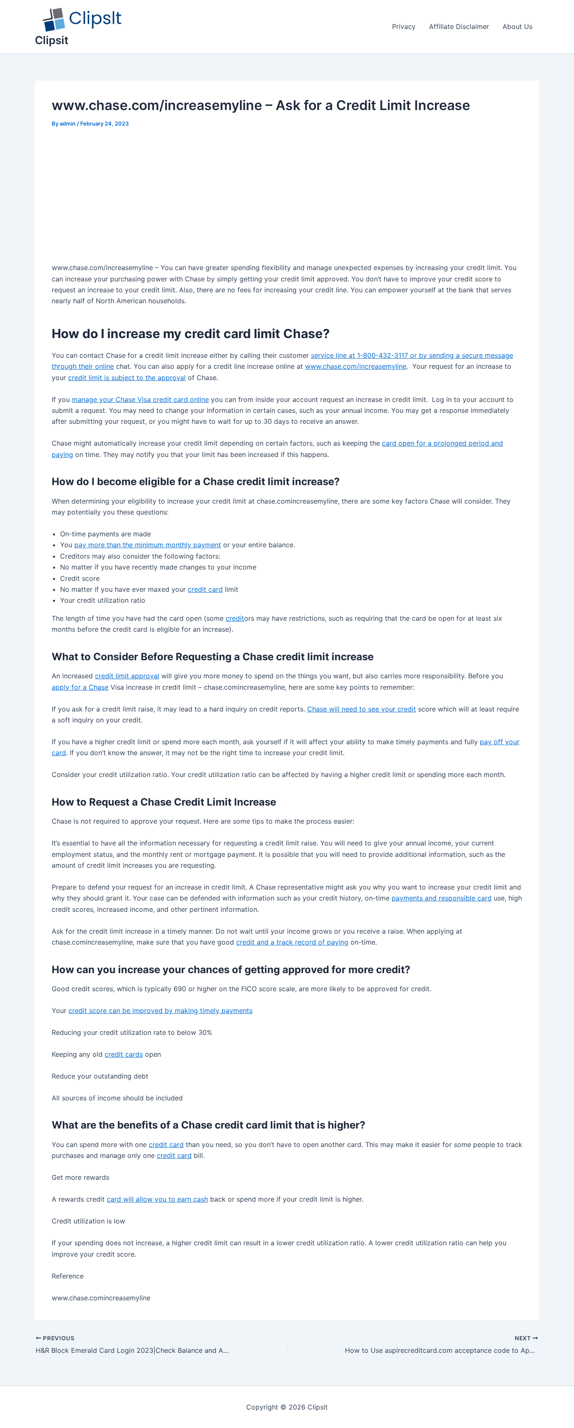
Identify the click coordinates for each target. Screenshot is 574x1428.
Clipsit (51, 40)
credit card (205, 589)
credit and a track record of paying (292, 942)
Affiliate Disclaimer (459, 26)
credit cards (124, 1054)
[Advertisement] (287, 200)
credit (235, 618)
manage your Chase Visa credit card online (140, 399)
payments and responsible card (442, 898)
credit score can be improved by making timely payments (160, 1010)
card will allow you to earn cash (157, 1199)
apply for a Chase (80, 687)
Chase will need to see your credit (361, 709)
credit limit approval (127, 676)
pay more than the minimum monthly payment (147, 545)
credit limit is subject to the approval (127, 377)
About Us (517, 26)
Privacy (404, 26)
